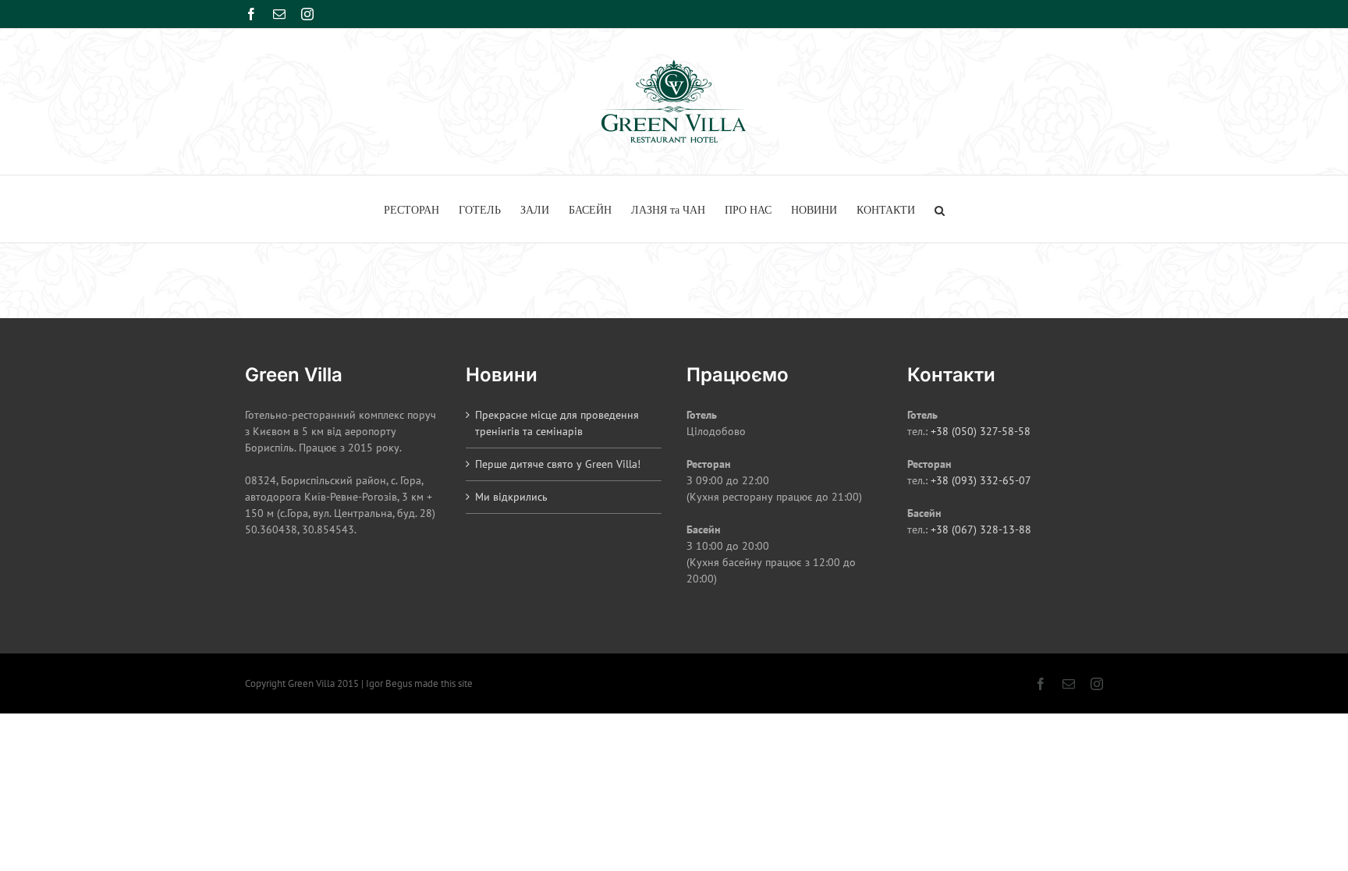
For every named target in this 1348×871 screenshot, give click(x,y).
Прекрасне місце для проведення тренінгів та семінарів (557, 423)
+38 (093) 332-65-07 (981, 480)
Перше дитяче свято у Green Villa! (557, 464)
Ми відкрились (511, 497)
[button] (940, 209)
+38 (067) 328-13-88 (981, 529)
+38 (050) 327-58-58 (981, 431)
